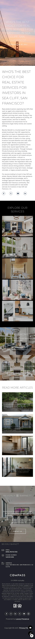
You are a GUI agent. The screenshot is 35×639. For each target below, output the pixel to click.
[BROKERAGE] (28, 613)
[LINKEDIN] (15, 613)
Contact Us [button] (17, 531)
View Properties (17, 373)
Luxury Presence (22, 619)
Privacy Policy (25, 628)
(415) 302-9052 (10, 557)
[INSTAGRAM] (11, 613)
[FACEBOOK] (6, 613)
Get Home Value (17, 347)
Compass (26, 585)
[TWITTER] (19, 613)
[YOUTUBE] (24, 613)
